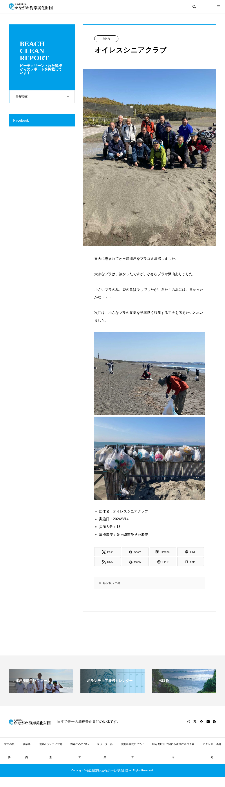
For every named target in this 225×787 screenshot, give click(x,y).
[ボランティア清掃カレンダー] (112, 691)
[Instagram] (188, 721)
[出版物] (184, 691)
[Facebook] (201, 721)
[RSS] (214, 721)
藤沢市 (106, 38)
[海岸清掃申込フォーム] (41, 691)
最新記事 (22, 97)
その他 (116, 583)
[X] (194, 721)
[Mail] (208, 721)
